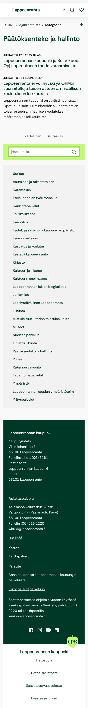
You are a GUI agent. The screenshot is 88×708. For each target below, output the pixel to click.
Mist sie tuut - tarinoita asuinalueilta (41, 319)
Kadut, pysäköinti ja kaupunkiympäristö (43, 230)
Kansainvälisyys (25, 238)
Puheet (18, 359)
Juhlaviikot (21, 294)
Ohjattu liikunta (25, 343)
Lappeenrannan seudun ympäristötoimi (44, 391)
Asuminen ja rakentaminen (33, 182)
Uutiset (18, 173)
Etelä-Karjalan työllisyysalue (35, 198)
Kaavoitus (20, 222)
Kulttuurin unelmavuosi (30, 278)
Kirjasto (19, 262)
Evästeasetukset (44, 698)
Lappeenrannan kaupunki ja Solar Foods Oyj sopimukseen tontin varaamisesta (42, 63)
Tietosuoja (44, 660)
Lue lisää (15, 538)
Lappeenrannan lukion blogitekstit (39, 286)
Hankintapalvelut (26, 206)
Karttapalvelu (19, 556)
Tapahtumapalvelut (28, 375)
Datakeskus (22, 190)
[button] (72, 10)
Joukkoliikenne (24, 214)
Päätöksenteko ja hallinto (32, 351)
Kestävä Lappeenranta (30, 254)
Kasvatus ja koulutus (29, 246)
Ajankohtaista (29, 25)
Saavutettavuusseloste (44, 685)
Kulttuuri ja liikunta (27, 270)
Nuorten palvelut (26, 335)
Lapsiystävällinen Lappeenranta (38, 302)
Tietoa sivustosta (44, 673)
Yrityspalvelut (23, 399)
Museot (18, 327)
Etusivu (9, 25)
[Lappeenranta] (26, 10)
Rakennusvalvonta (27, 367)
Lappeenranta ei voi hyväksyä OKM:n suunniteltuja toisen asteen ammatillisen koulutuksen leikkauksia (42, 88)
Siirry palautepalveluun (27, 589)
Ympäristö (21, 383)
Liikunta (19, 311)
